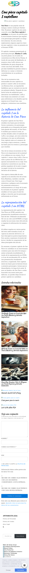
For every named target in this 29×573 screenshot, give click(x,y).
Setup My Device (9, 555)
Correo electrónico (8, 447)
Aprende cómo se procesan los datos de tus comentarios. (13, 504)
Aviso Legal (6, 524)
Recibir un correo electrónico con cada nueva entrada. (14, 489)
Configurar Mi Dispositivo (12, 546)
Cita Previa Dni (8, 550)
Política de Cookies (8, 521)
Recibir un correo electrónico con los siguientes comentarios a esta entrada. (14, 480)
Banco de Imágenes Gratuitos (13, 552)
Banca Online (8, 548)
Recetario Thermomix (10, 553)
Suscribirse (20, 536)
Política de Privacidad (9, 519)
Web (2, 455)
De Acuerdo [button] (20, 570)
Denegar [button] (8, 570)
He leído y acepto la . (13, 465)
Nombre (4, 438)
